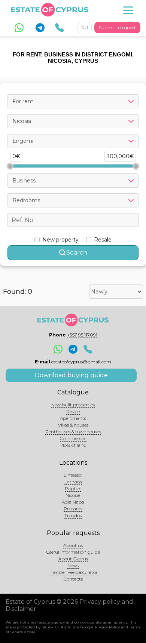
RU (84, 27)
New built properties (73, 404)
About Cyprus (73, 559)
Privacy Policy (107, 627)
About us (73, 545)
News (73, 565)
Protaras (73, 508)
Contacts (73, 579)
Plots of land (73, 445)
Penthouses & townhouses (73, 431)
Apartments (73, 418)
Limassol (73, 475)
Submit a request (117, 27)
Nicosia (73, 495)
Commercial (73, 438)
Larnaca (73, 481)
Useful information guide (73, 552)
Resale (73, 411)
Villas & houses (73, 425)
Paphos (73, 488)
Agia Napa (73, 502)
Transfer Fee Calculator (73, 572)
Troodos (73, 515)
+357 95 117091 (82, 335)
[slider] (10, 166)
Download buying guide (71, 375)
